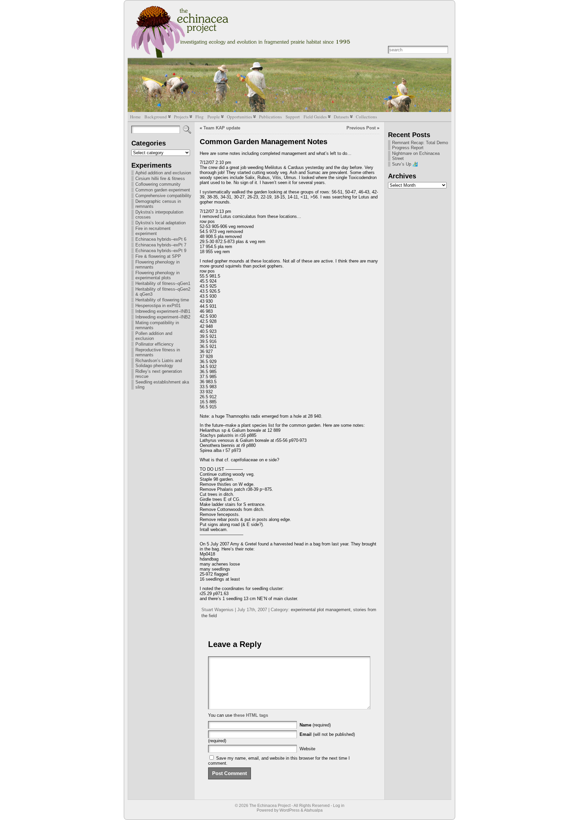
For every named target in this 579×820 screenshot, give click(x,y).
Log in (338, 805)
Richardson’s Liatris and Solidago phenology (158, 363)
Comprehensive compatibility (163, 195)
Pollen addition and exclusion (153, 336)
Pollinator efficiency (154, 344)
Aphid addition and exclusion (163, 172)
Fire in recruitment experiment (153, 231)
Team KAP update (221, 127)
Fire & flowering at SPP (158, 256)
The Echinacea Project (270, 805)
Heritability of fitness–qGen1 (162, 283)
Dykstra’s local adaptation (160, 222)
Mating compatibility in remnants (157, 325)
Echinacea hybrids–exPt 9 (160, 250)
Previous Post (361, 127)
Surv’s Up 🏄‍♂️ (405, 164)
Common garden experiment (162, 189)
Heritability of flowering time (162, 299)
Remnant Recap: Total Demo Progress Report (420, 145)
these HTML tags (251, 715)
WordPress (289, 810)
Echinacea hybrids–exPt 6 (160, 239)
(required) (315, 724)
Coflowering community (158, 184)
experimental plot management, (322, 609)
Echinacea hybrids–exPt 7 (160, 244)
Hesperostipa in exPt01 (158, 305)
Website (307, 748)
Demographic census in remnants (158, 204)
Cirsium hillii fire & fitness (160, 178)
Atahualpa (313, 810)
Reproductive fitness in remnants (157, 352)
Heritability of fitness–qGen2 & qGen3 (162, 292)
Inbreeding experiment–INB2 (162, 316)
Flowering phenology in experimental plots (157, 275)
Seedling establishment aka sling (162, 384)
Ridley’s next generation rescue (158, 374)
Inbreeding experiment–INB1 (162, 311)
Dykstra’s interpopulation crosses (159, 215)
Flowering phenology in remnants (157, 264)
